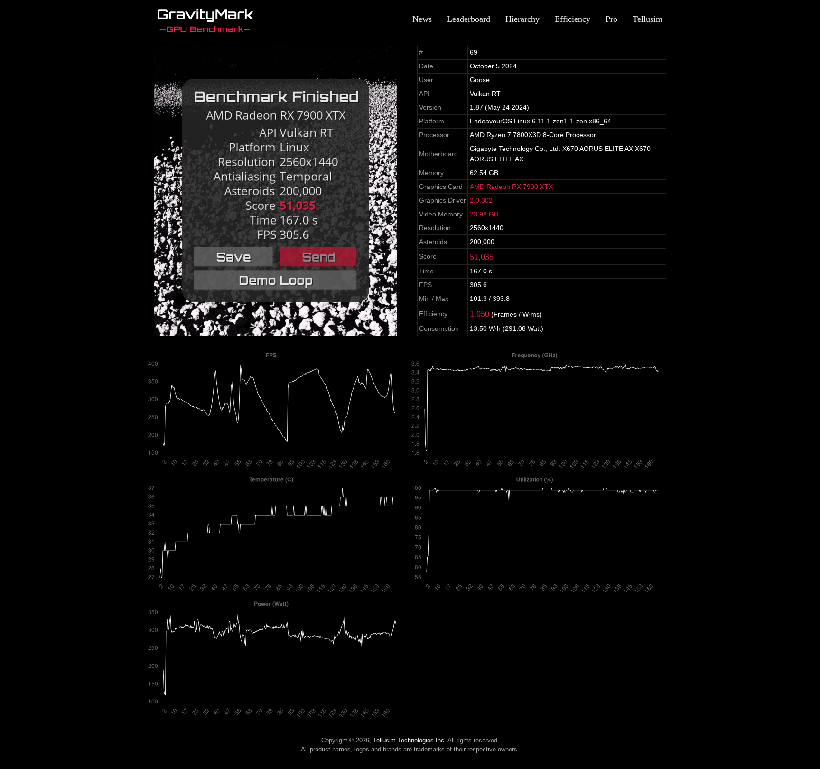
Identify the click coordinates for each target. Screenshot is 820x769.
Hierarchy (522, 19)
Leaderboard (468, 19)
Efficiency (572, 19)
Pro (611, 19)
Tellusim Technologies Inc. (409, 740)
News (422, 19)
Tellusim (647, 19)
